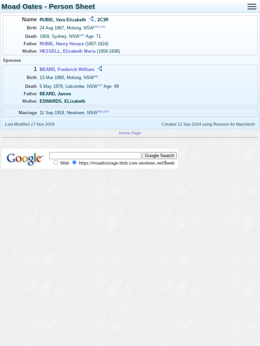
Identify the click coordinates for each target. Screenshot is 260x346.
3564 (96, 26)
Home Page (130, 133)
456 (96, 76)
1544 (102, 26)
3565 (100, 111)
